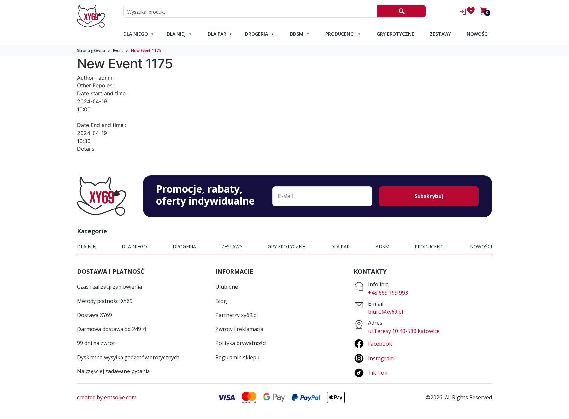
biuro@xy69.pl (385, 311)
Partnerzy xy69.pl (236, 315)
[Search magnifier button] (401, 11)
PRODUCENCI (340, 34)
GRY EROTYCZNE (395, 34)
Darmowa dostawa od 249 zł (111, 329)
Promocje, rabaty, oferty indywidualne (205, 195)
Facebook (380, 343)
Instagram (381, 358)
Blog (221, 301)
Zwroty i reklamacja (239, 329)
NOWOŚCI (478, 34)
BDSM (296, 34)
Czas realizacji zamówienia (109, 286)
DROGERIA (256, 34)
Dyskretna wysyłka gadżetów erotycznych (128, 357)
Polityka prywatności (240, 343)
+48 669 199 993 (388, 292)
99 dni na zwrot (96, 343)
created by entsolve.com (106, 397)
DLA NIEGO (135, 34)
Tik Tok (377, 372)
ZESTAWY (440, 34)
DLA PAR (217, 34)
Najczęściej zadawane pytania (113, 371)
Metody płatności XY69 (105, 301)
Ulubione (226, 286)
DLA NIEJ (176, 34)
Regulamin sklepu (237, 357)
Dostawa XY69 (94, 315)
